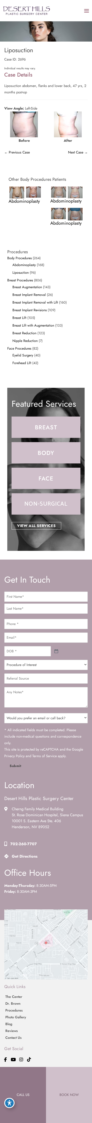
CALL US (23, 1094)
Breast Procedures (20, 280)
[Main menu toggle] (86, 10)
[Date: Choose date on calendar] (56, 651)
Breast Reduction (24, 333)
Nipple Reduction (25, 340)
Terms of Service (44, 755)
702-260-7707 (23, 844)
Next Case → (78, 152)
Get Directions (24, 856)
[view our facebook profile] (5, 1059)
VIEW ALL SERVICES (36, 525)
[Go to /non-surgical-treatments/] (46, 504)
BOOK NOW (69, 1094)
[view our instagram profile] (21, 1059)
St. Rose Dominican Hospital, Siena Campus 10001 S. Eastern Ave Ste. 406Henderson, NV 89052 (47, 821)
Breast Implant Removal (29, 294)
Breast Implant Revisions (29, 310)
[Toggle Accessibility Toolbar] (9, 1103)
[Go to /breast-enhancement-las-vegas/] (46, 427)
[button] (36, 525)
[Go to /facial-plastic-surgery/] (46, 478)
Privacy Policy (14, 755)
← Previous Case (17, 152)
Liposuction (20, 272)
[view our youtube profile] (13, 1059)
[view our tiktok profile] (29, 1059)
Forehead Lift (21, 362)
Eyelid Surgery (22, 355)
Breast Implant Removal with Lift (35, 302)
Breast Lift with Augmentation (33, 325)
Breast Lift (19, 317)
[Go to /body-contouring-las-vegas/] (46, 452)
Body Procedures (19, 258)
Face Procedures (19, 348)
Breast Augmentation (27, 287)
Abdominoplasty (24, 264)
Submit (15, 765)
